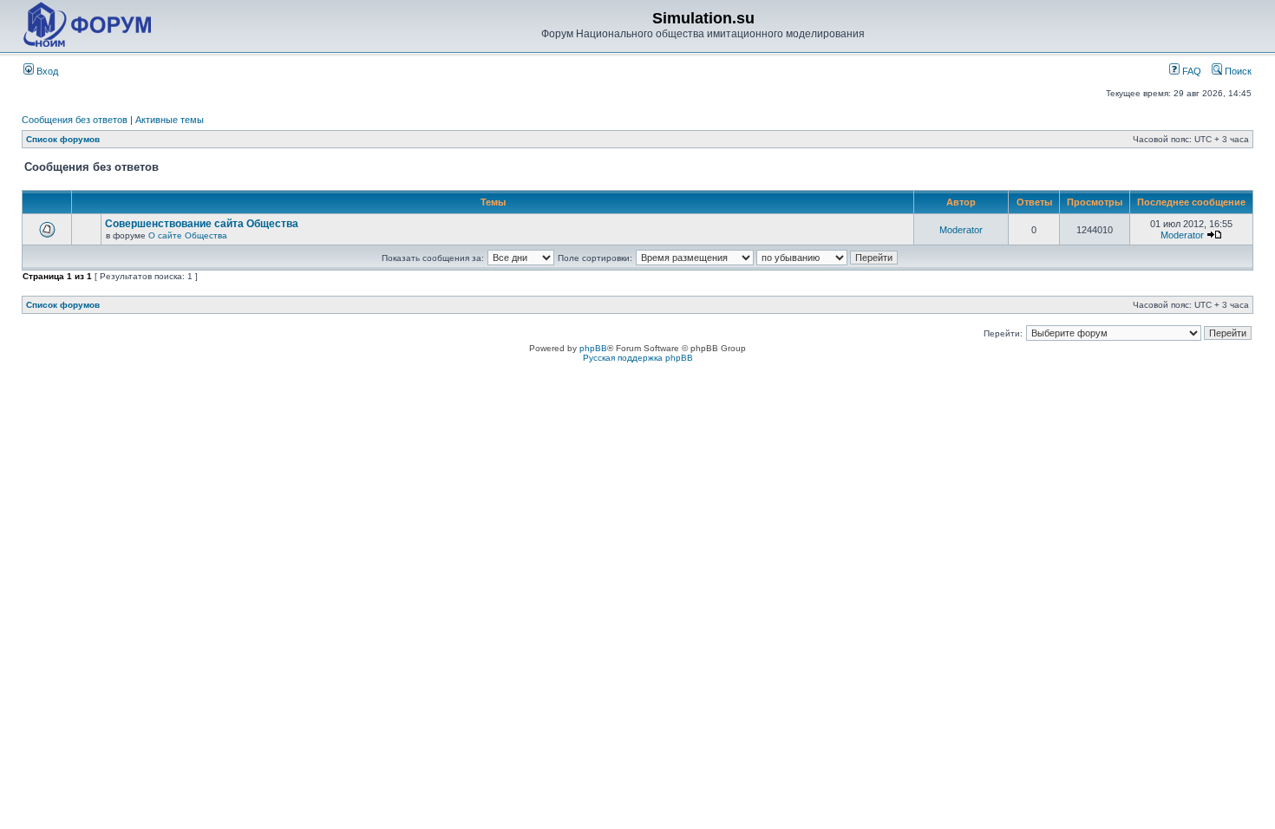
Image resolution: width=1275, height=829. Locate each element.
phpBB (593, 348)
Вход (46, 71)
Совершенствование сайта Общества (201, 224)
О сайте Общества (187, 235)
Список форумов (63, 139)
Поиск (1237, 71)
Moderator (961, 230)
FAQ (1190, 71)
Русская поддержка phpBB (638, 357)
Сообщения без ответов (75, 119)
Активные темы (169, 119)
